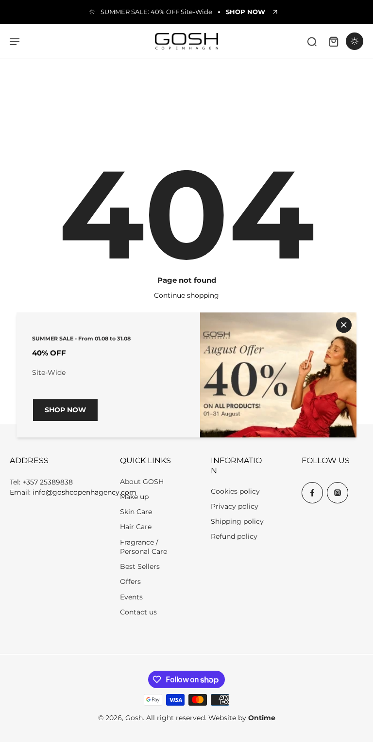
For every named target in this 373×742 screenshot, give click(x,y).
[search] (311, 41)
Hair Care (136, 526)
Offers (130, 581)
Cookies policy (235, 491)
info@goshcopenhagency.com (84, 492)
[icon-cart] (333, 41)
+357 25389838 (47, 482)
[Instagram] (337, 492)
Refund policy (234, 536)
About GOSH (142, 481)
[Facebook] (312, 492)
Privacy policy (234, 506)
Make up (134, 496)
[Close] (344, 325)
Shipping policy (237, 521)
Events (131, 597)
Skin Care (136, 511)
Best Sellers (140, 566)
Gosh (134, 717)
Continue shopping (186, 295)
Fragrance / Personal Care (143, 547)
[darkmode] (354, 41)
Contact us (138, 612)
